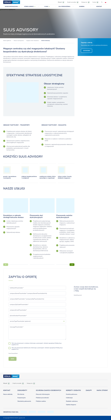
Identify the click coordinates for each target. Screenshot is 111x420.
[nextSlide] (72, 264)
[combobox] (36, 321)
